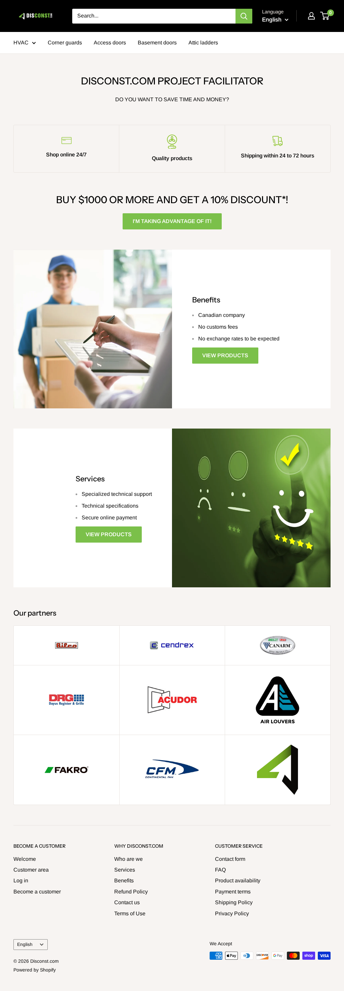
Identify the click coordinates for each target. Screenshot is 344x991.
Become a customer (37, 891)
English (25, 944)
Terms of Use (129, 913)
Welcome (24, 859)
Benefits (124, 880)
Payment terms (233, 891)
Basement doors (157, 42)
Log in (20, 880)
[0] (325, 16)
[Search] (243, 16)
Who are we (128, 859)
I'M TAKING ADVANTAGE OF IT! (172, 221)
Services (124, 870)
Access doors (110, 42)
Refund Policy (131, 891)
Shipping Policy (234, 902)
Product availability (237, 880)
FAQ (220, 870)
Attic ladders (203, 42)
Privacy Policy (232, 913)
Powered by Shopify (34, 969)
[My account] (311, 16)
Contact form (230, 859)
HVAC (21, 42)
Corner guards (65, 42)
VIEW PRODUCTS (225, 355)
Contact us (127, 902)
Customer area (31, 870)
